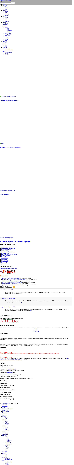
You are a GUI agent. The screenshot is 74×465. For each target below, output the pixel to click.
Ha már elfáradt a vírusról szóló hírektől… (11, 147)
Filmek (6, 450)
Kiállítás (8, 32)
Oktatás (6, 18)
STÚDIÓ (4, 44)
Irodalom (6, 27)
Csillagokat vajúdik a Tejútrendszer (9, 100)
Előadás (6, 12)
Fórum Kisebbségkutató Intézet (7, 252)
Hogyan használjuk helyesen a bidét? (8, 307)
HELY (6, 452)
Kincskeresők (4, 259)
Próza (8, 29)
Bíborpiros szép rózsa (5, 255)
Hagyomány (7, 14)
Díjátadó (6, 11)
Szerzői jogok (5, 410)
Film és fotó (9, 34)
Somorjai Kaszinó (4, 258)
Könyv (8, 28)
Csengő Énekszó (4, 250)
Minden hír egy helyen (5, 247)
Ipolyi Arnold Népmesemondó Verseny (9, 254)
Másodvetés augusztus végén (7, 289)
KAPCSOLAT (4, 415)
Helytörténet (7, 15)
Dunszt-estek (4, 262)
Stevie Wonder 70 (4, 194)
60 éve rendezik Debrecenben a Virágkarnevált (12, 282)
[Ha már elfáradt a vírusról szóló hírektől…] (2, 143)
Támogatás (4, 404)
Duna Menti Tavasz (5, 253)
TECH (4, 51)
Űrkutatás (6, 53)
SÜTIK (3, 407)
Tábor (6, 429)
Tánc (8, 38)
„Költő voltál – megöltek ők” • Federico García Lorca (13, 285)
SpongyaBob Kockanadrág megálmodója (10, 278)
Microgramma (10, 372)
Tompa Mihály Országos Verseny (8, 248)
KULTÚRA (4, 26)
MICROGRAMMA (6, 403)
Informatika (7, 54)
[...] (22, 293)
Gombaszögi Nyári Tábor (6, 249)
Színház (6, 36)
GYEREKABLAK (5, 434)
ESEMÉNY (4, 10)
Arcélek (6, 454)
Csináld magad (7, 48)
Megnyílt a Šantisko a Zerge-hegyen (9, 283)
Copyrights (4, 412)
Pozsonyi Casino (4, 256)
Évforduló (6, 17)
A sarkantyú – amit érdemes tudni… (8, 298)
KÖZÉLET (4, 16)
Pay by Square (36, 331)
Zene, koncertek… (4, 260)
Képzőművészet (8, 33)
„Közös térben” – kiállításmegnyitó (9, 281)
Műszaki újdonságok (8, 52)
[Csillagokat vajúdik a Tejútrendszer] (8, 96)
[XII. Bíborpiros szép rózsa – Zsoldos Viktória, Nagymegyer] (6, 237)
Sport (6, 418)
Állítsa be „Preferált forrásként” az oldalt (8, 268)
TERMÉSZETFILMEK (8, 50)
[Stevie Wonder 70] (7, 190)
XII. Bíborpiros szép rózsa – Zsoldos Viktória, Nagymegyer (15, 242)
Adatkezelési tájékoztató (7, 408)
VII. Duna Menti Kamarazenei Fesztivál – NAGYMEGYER (13, 279)
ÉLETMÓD (4, 6)
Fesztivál (6, 448)
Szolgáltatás (4, 406)
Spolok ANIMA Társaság (11, 369)
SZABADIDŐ (5, 47)
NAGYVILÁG (4, 451)
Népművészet (7, 35)
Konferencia (7, 21)
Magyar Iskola (4, 276)
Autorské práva (5, 411)
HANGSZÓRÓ (9, 30)
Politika (6, 456)
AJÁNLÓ (3, 432)
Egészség (6, 417)
